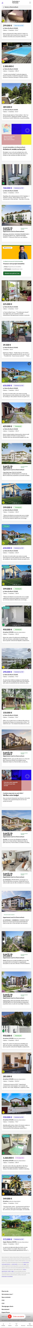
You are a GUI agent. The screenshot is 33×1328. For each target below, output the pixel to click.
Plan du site (5, 1291)
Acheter (3, 1325)
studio (9, 1271)
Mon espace (29, 1325)
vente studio (14, 1264)
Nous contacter (6, 1297)
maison (24, 1269)
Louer (16, 1325)
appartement (4, 1271)
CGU (3, 1300)
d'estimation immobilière (7, 1276)
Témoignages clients (7, 1306)
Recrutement (5, 1309)
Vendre (10, 1325)
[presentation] (3, 12)
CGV (3, 1303)
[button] (13, 20)
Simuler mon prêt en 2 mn (12, 273)
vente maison (26, 1262)
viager (24, 1264)
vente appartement (6, 1264)
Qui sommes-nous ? (7, 1294)
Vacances (23, 1325)
